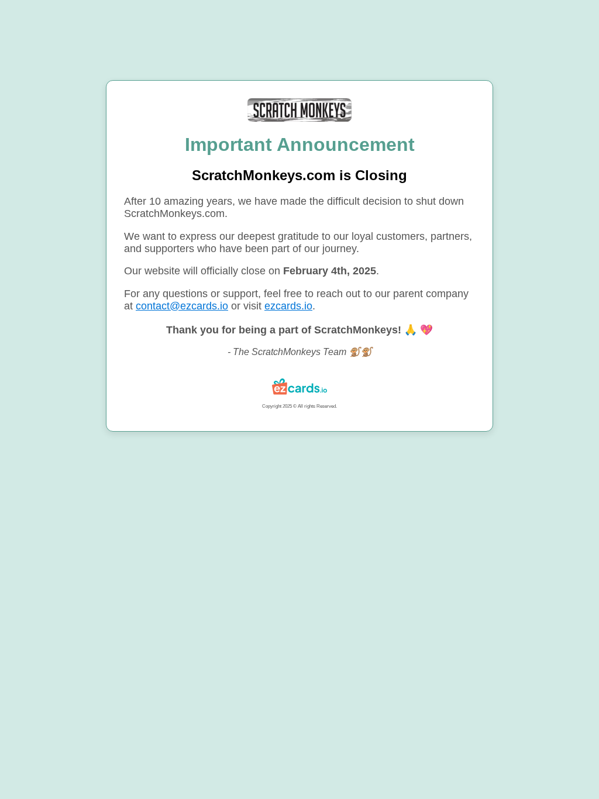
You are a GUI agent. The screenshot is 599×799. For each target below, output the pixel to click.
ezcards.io (288, 306)
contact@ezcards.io (182, 306)
